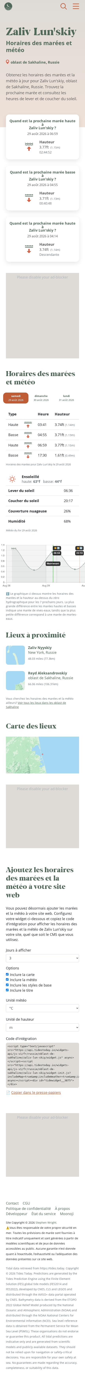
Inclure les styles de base (31, 985)
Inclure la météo (23, 980)
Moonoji (67, 1213)
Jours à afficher (18, 950)
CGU (26, 1203)
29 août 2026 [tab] (15, 398)
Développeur (16, 1213)
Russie (54, 62)
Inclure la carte (22, 974)
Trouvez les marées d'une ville (64, 6)
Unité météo (16, 1000)
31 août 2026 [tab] (66, 398)
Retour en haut (74, 1379)
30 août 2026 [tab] (41, 398)
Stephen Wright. (46, 1222)
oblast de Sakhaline (28, 62)
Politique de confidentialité (28, 1208)
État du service (43, 1213)
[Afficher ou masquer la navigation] (76, 6)
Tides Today (8, 6)
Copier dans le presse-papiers (36, 1092)
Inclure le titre (21, 990)
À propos (62, 1208)
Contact (12, 1203)
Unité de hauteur (20, 1019)
